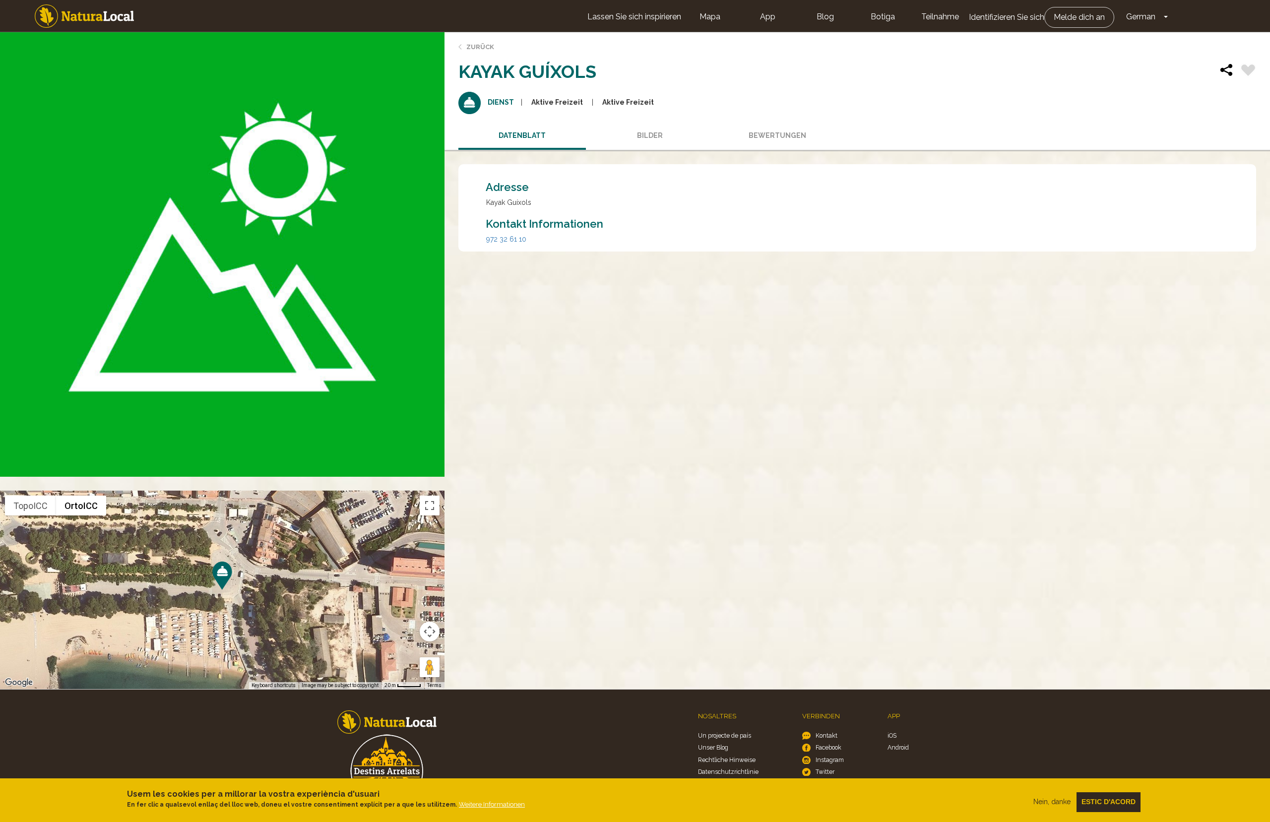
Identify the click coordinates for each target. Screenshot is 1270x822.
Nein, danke (1052, 802)
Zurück (480, 47)
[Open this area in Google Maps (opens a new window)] (18, 682)
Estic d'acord (1108, 802)
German (1140, 16)
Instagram (830, 759)
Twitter (825, 771)
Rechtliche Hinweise (727, 759)
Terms (434, 685)
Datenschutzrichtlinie (728, 771)
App (767, 16)
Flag (1248, 71)
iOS (892, 735)
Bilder (650, 135)
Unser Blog (713, 747)
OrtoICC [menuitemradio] (81, 506)
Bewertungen (777, 135)
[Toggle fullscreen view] (430, 505)
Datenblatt (522, 135)
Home (84, 16)
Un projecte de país (724, 735)
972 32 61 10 (506, 239)
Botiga (883, 16)
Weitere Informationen (492, 804)
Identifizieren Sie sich (1006, 17)
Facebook (828, 747)
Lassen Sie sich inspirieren (634, 16)
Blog (825, 16)
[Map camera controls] (430, 631)
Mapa (709, 16)
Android (898, 747)
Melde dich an (1079, 17)
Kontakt (826, 735)
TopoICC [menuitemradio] (30, 506)
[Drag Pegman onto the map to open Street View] (430, 667)
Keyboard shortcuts (274, 685)
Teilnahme (940, 16)
